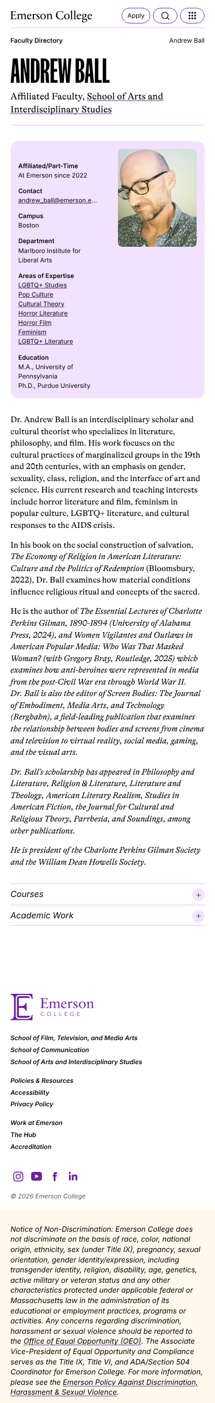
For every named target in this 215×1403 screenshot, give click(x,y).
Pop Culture (35, 294)
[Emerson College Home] (52, 16)
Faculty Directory (36, 40)
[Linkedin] (73, 1176)
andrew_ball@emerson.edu (58, 200)
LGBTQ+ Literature (45, 341)
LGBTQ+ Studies (42, 285)
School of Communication (49, 1050)
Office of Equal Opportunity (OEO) (82, 1341)
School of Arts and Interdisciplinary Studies (76, 1062)
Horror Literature (43, 313)
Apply (136, 15)
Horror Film (35, 322)
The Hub (23, 1135)
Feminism (32, 332)
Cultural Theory (41, 304)
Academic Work (42, 915)
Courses (26, 894)
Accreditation (31, 1147)
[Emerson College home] (107, 1007)
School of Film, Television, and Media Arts (74, 1038)
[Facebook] (55, 1176)
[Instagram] (18, 1176)
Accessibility (30, 1092)
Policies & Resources (42, 1080)
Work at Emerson (36, 1123)
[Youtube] (36, 1176)
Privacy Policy (31, 1104)
